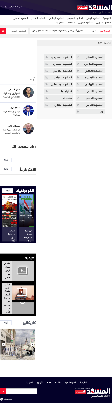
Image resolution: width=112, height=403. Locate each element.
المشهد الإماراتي (56, 18)
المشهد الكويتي (103, 22)
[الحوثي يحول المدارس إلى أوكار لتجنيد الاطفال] (18, 344)
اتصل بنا (60, 22)
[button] (3, 344)
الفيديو (40, 382)
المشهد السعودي (75, 18)
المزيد (6, 159)
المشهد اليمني (93, 18)
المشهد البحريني (85, 22)
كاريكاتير (29, 322)
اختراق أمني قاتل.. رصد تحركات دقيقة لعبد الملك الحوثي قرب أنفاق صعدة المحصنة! (51, 31)
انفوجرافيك (25, 190)
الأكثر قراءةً (28, 169)
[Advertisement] (18, 55)
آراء (32, 78)
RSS (100, 43)
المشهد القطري (38, 18)
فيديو (29, 256)
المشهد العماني (20, 18)
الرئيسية (107, 18)
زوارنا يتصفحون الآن (23, 146)
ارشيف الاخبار (70, 382)
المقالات (71, 22)
